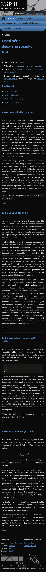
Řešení (5, 203)
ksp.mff (12, 546)
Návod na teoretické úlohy (26, 69)
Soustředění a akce (30, 23)
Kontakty (19, 28)
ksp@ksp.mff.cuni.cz (14, 543)
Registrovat (39, 14)
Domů (3, 18)
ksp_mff (12, 548)
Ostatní (6, 28)
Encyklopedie (9, 23)
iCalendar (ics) (29, 543)
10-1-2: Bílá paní (11, 95)
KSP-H (9, 4)
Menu (7, 35)
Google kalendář (30, 546)
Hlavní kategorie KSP (13, 8)
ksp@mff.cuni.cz (11, 79)
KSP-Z (20, 18)
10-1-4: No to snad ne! (13, 102)
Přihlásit (29, 14)
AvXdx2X (10, 551)
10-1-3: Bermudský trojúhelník (16, 99)
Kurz (29, 18)
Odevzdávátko (37, 66)
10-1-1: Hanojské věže (13, 91)
